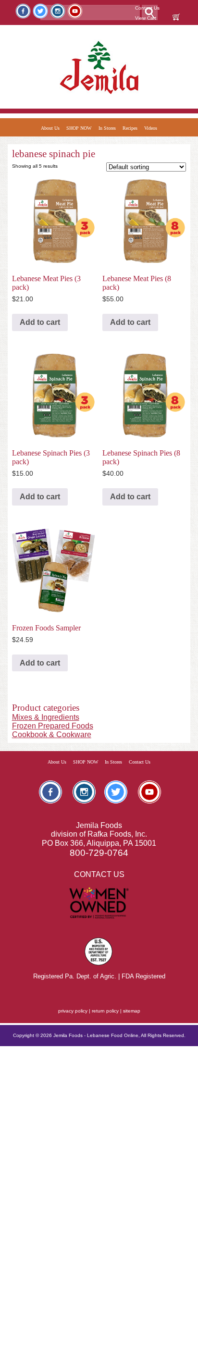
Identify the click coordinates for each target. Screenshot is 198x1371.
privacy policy (72, 1010)
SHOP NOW (78, 128)
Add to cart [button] (40, 322)
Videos (150, 128)
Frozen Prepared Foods (52, 726)
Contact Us (147, 8)
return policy (105, 1010)
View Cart (145, 18)
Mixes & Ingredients (45, 717)
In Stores (107, 128)
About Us (50, 128)
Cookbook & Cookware (51, 734)
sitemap (131, 1010)
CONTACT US (99, 874)
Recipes (130, 128)
